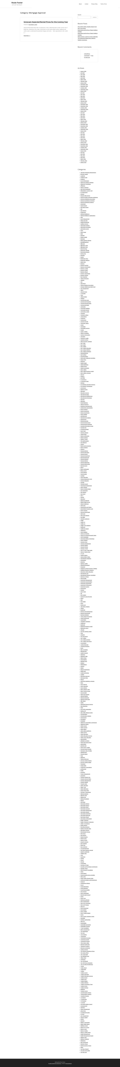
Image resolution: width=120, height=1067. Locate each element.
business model (84, 270)
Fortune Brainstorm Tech (86, 479)
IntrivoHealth (83, 578)
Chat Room (83, 283)
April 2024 (82, 117)
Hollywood (82, 530)
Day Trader (83, 345)
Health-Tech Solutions (85, 525)
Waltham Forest (84, 1025)
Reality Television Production (87, 822)
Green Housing (83, 510)
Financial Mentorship (85, 464)
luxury (81, 648)
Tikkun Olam (83, 958)
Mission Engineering (85, 669)
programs (82, 772)
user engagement (84, 1016)
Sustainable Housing (85, 926)
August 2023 (83, 131)
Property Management (85, 780)
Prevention (82, 764)
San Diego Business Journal (86, 850)
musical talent (83, 692)
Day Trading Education (85, 348)
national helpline (84, 696)
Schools (82, 861)
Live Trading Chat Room (86, 641)
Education (82, 391)
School (82, 860)
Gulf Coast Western (84, 515)
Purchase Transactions (85, 792)
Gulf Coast (82, 513)
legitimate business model (86, 626)
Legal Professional (84, 618)
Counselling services (85, 328)
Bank (81, 233)
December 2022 (84, 144)
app (81, 209)
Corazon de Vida (84, 321)
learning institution (84, 615)
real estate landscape (85, 815)
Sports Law (83, 898)
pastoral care (83, 745)
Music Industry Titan (85, 689)
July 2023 (82, 132)
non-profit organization (85, 709)
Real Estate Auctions (85, 808)
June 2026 (82, 74)
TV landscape (83, 999)
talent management (84, 929)
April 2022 (82, 157)
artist (81, 217)
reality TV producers (85, 823)
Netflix (81, 702)
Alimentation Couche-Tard (86, 190)
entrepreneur (83, 419)
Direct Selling (83, 369)
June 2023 (82, 134)
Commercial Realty (84, 305)
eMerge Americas (84, 404)
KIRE (81, 600)
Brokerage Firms (84, 258)
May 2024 (82, 116)
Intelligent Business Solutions (87, 570)
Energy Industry (84, 409)
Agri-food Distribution (85, 189)
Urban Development (85, 1009)
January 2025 (83, 102)
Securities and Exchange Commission (88, 866)
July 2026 (82, 73)
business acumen (84, 265)
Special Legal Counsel (85, 895)
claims (81, 290)
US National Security (85, 1012)
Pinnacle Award (83, 754)
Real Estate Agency (84, 805)
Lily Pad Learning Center (86, 631)
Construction (83, 320)
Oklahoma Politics (84, 724)
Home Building (83, 532)
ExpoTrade (83, 431)
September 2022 (84, 149)
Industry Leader (84, 563)
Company (82, 313)
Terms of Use (103, 4)
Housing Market (84, 545)
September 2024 (84, 109)
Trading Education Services (86, 976)
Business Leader (84, 268)
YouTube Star (83, 1052)
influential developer (85, 565)
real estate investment (85, 813)
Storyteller (82, 918)
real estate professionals (86, 818)
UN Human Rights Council (86, 1004)
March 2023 (83, 139)
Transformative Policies (85, 992)
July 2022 (82, 152)
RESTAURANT (83, 843)
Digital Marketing (84, 364)
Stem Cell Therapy (84, 905)
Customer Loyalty (84, 338)
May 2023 (82, 136)
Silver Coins (83, 876)
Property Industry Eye (85, 777)
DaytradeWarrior (84, 353)
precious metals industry (86, 760)
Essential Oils (83, 427)
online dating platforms (85, 731)
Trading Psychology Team (86, 984)
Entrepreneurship (84, 421)
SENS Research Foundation (86, 870)
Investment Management (86, 580)
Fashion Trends (84, 439)
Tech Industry (83, 934)
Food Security (83, 474)
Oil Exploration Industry (85, 716)
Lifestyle (82, 629)
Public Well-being (84, 789)
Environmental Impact (85, 422)
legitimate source (84, 628)
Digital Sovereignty (84, 368)
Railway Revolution (84, 798)
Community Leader (84, 311)
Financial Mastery (84, 459)
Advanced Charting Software (86, 182)
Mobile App (83, 671)
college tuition (83, 296)
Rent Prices (83, 833)
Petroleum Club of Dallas (86, 750)
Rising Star (82, 845)
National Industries (84, 697)
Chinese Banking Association (86, 285)
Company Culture (84, 315)
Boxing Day (83, 253)
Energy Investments (84, 412)
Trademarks (83, 969)
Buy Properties (83, 277)
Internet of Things (84, 576)
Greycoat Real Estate (85, 512)
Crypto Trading (83, 331)
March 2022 (83, 159)
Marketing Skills (84, 656)
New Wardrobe (83, 706)
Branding (82, 255)
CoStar (82, 325)
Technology (83, 936)
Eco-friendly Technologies (86, 386)
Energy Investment (84, 411)
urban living (83, 1011)
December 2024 (84, 104)
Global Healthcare (84, 504)
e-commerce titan (84, 381)
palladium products (84, 740)
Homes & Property (84, 533)
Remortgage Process (85, 832)
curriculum (82, 336)
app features (83, 210)
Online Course (83, 726)
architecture (83, 212)
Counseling (82, 326)
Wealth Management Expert (86, 1035)
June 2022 (82, 154)
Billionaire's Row (84, 245)
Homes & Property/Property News (88, 535)
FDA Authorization (84, 441)
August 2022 (83, 150)
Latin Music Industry (85, 606)
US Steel (82, 1014)
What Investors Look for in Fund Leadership (88, 36)
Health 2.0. (82, 523)
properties (82, 775)
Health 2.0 (82, 522)
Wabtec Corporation (85, 1022)
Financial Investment (85, 456)
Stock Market (83, 909)
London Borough (84, 644)
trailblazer (82, 989)
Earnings (82, 383)
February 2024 (83, 121)
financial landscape (84, 457)
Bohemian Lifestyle (84, 250)
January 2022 (83, 162)
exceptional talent (84, 429)
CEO (81, 282)
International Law (84, 573)
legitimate (82, 625)
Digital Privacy (83, 366)
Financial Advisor (84, 451)
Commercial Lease (84, 300)
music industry (83, 688)
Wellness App (83, 1037)
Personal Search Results (85, 749)
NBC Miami (83, 701)
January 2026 (83, 83)
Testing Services (84, 949)
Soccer (82, 885)
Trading (82, 971)
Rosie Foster (17, 2)
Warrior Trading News (85, 1032)
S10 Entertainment (84, 848)
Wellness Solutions (84, 1039)
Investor (82, 590)
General (82, 497)
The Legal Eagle (84, 954)
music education (84, 686)
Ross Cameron (83, 847)
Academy (82, 179)
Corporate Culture (84, 323)
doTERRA (82, 378)
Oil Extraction (83, 717)
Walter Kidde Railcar (85, 1024)
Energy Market (83, 414)
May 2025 (82, 96)
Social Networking (84, 886)
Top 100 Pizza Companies (86, 963)
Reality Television (84, 820)
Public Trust (83, 787)
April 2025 (82, 97)
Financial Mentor (84, 460)
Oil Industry (83, 719)
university (82, 1007)
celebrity (82, 280)
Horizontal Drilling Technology (87, 538)
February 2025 (83, 101)
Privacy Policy (94, 4)
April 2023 (82, 137)
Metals (82, 668)
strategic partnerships (85, 919)
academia (82, 176)
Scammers (82, 857)
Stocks (81, 914)
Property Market (84, 782)
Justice (81, 598)
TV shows (82, 1002)
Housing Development (85, 543)
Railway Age (83, 797)
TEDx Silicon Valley (84, 943)
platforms (82, 757)
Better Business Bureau (85, 240)
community (83, 306)
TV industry (83, 997)
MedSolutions (83, 664)
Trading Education (84, 974)
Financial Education (84, 452)
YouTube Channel (84, 1049)
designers (82, 361)
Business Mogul (84, 272)
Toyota (82, 966)
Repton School (83, 840)
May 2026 (82, 76)
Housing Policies (84, 547)
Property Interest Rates (85, 779)
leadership (82, 610)
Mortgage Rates (84, 678)
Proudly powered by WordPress (54, 1063)
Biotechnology (83, 248)
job (81, 593)
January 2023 (83, 142)
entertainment (83, 416)
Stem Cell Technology (85, 903)
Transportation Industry (85, 994)
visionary (82, 1020)
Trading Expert (83, 977)
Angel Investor (83, 205)
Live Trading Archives (85, 639)
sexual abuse (83, 873)
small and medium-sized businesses (88, 880)
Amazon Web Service (85, 195)
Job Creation (83, 595)
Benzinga (82, 239)
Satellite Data (83, 853)
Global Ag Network (84, 500)
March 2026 (83, 79)
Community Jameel (84, 310)
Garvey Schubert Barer (85, 489)
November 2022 (84, 146)
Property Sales (83, 784)
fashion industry (84, 437)
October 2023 (83, 127)
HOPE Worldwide (84, 537)
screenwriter (83, 863)
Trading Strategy (84, 987)
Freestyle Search (84, 484)
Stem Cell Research (84, 901)
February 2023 (83, 140)
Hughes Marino (84, 555)
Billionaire (82, 243)
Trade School (83, 968)
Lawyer (82, 608)
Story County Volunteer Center (87, 916)
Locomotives (83, 643)
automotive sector (84, 229)
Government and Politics (86, 507)
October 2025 (83, 88)
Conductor (82, 318)
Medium (82, 663)
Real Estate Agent (84, 807)
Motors (82, 679)
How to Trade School (85, 552)
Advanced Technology (85, 184)
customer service (84, 340)
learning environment (85, 613)
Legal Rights (83, 620)
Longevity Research (84, 646)
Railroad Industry (84, 794)
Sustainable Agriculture (85, 924)
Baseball (82, 235)
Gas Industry (83, 492)
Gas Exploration (84, 490)
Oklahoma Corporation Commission (88, 722)
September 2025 (84, 89)
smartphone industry (85, 883)
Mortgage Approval (84, 676)
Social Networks (84, 888)
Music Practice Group (85, 691)
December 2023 (84, 124)
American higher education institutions (89, 197)
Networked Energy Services (86, 704)
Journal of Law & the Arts (86, 596)
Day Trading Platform (85, 350)
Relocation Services (84, 830)
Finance (82, 444)
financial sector (83, 465)
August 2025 (83, 91)
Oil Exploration (83, 714)
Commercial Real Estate (85, 303)
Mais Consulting (84, 649)
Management (83, 651)
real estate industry (84, 812)
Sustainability (83, 923)
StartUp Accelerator (84, 900)
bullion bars (83, 262)
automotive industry (85, 225)
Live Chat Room (84, 636)
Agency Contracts (84, 187)
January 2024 (83, 122)
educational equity (84, 394)
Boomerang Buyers (84, 252)
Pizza (81, 755)
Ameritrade (83, 204)
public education (84, 785)
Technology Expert (84, 939)
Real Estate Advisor (84, 803)
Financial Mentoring (84, 462)
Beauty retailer (83, 237)
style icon (82, 921)
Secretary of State (84, 865)
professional (83, 769)
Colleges (82, 298)
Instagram (82, 567)
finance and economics (85, 446)
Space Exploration (84, 893)
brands (82, 257)
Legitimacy (82, 623)
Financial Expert (84, 454)
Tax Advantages (84, 931)
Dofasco (82, 376)
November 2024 (84, 106)
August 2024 (83, 111)
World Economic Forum (85, 1045)
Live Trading (83, 638)
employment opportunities (86, 407)
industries (82, 562)
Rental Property (84, 837)
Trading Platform (84, 982)
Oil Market (82, 721)
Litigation (82, 634)
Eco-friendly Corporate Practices (87, 384)
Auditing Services (84, 224)
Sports (81, 896)
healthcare (82, 527)
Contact (86, 4)
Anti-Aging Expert (84, 207)
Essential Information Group (86, 426)
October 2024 (83, 107)
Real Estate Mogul (84, 817)
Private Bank (83, 765)
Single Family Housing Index (86, 878)
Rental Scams (83, 838)
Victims (82, 1019)
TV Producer (83, 1001)
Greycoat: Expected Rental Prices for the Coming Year (46, 22)
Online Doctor (83, 732)
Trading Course (84, 972)
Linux (81, 633)
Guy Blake (82, 517)
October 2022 (83, 147)
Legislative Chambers (85, 621)
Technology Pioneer (85, 941)
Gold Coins (82, 505)
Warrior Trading (84, 1030)
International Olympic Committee (87, 575)
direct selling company (85, 373)
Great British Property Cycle (86, 509)
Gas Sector (82, 494)
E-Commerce (83, 379)
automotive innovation (85, 227)
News (81, 707)
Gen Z (81, 495)
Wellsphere (82, 1040)
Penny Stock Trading (85, 747)
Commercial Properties (85, 301)
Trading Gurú (83, 979)
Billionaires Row (84, 247)
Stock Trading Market (85, 913)
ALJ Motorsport (84, 192)
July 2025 (82, 92)
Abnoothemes (69, 1063)
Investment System (84, 586)
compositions (83, 316)
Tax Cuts (82, 933)
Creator (82, 330)
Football (82, 475)
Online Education (84, 734)
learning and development (86, 611)
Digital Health (83, 363)
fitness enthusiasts (84, 469)
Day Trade (82, 343)
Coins (81, 295)
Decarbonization (84, 356)
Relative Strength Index (85, 828)
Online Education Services (86, 736)
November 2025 (84, 86)
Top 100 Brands (84, 961)
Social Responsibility (85, 890)
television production (85, 948)
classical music (83, 291)
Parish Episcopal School (85, 742)
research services (84, 842)
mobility (82, 674)
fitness (81, 467)
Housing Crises (83, 542)
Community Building (85, 308)
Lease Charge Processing (86, 616)
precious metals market (85, 762)
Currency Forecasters (85, 335)
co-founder (83, 293)
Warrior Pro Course (84, 1027)
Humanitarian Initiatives (85, 558)
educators (82, 401)
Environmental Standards (86, 424)
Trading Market (84, 981)
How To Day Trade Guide (86, 550)
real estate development (86, 810)
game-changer (83, 487)
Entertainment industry (85, 417)
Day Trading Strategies (85, 351)
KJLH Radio (83, 601)
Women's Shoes (84, 1044)
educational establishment (86, 396)
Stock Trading (83, 911)
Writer (81, 1047)
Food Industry (83, 472)
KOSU (81, 603)
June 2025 (82, 94)
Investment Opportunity (85, 583)
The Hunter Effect (84, 953)
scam (81, 855)
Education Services (84, 393)
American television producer (87, 202)
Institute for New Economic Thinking (88, 568)
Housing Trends (84, 548)
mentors (82, 666)
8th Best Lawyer (84, 174)
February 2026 (83, 81)
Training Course (84, 991)
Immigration (83, 560)
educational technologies (86, 398)
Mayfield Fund (83, 661)
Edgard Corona (83, 389)
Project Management (85, 774)
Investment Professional (85, 585)
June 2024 (82, 114)
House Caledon (84, 540)
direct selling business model (87, 371)
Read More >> (27, 35)
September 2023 (84, 129)
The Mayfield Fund (84, 956)
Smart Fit (82, 881)
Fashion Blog (83, 434)
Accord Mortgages (84, 180)
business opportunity (85, 273)
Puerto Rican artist (84, 790)
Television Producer (85, 946)
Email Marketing (84, 402)
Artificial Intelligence (84, 214)
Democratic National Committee (87, 358)
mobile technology (84, 673)
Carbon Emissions (84, 278)
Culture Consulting (84, 333)
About (80, 4)
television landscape (85, 944)
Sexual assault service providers (87, 875)
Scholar (82, 858)
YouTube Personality (85, 1050)
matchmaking (83, 659)
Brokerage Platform (85, 260)
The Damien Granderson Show (87, 951)
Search (79, 14)
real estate (82, 802)
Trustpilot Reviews (84, 996)
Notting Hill (83, 711)
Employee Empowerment (86, 406)
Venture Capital (83, 1017)
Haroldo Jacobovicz (84, 519)
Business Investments (85, 267)
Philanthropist (83, 752)
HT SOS (82, 553)
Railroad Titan (83, 795)
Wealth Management (85, 1034)
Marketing (82, 654)
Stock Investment (84, 908)
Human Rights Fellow (85, 557)
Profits (81, 770)
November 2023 (84, 126)
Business (82, 263)
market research (84, 653)
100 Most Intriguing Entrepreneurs (88, 172)
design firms (83, 359)
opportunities (83, 739)
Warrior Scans (83, 1029)
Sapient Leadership (84, 851)
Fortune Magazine (84, 480)
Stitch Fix (82, 906)
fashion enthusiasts (84, 436)
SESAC (81, 871)
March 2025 (83, 99)
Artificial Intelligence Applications (87, 215)
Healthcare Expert (84, 528)
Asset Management (84, 219)
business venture (84, 275)
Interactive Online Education (86, 571)
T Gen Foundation (84, 928)
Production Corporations (86, 767)
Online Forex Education (85, 737)
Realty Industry (83, 825)
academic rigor (83, 177)
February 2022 (83, 160)
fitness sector (83, 470)
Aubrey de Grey (84, 220)
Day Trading (83, 346)
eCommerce (83, 388)
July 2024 (82, 112)
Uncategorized (83, 1006)
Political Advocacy (84, 759)
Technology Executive (85, 938)
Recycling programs (85, 827)
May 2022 (82, 155)
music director (83, 684)
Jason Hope (83, 591)
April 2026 (82, 78)
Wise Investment (84, 1042)
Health (81, 520)
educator (82, 399)
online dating (83, 729)
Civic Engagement (84, 288)
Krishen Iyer (83, 605)
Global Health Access (85, 502)
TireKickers (82, 959)
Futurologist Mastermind (86, 485)
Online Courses (83, 727)
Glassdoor (82, 499)
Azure (81, 230)
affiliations (82, 185)
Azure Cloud (83, 232)
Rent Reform (83, 835)
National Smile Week (85, 699)
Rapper (82, 800)
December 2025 (84, 84)
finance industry (84, 447)
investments (83, 588)
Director (82, 374)
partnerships (83, 744)
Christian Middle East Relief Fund (87, 287)
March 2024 (83, 119)
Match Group (83, 658)
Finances (82, 449)
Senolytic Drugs (84, 868)
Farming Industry (84, 432)
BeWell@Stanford (84, 242)
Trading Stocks (83, 986)
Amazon (82, 194)
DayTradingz (83, 354)
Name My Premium (84, 694)
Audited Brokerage (84, 222)
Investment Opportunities (86, 581)
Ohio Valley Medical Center (86, 712)
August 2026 (83, 71)
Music (81, 682)
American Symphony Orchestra (87, 200)
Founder (82, 482)
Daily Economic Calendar (86, 341)
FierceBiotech (83, 442)
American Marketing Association (87, 199)
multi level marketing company (87, 681)
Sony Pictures (83, 891)
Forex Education (84, 477)
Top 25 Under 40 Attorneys (86, 964)
